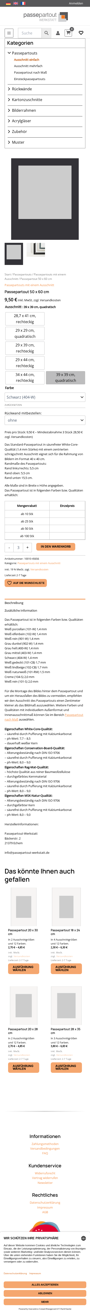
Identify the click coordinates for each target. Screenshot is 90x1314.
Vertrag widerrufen (45, 1178)
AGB (45, 1212)
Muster (18, 142)
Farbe (9, 388)
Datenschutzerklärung (45, 1202)
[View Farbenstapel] (36, 254)
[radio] (25, 318)
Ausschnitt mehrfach (28, 66)
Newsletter (45, 1183)
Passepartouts (24, 53)
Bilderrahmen (24, 110)
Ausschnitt (13, 307)
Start (8, 274)
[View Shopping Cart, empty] (68, 33)
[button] (81, 33)
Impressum (45, 1207)
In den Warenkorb (56, 546)
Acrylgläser (21, 120)
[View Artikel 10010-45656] (14, 254)
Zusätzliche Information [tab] (21, 610)
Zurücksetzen (13, 404)
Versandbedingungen (45, 1148)
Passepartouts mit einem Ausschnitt (29, 285)
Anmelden (76, 3)
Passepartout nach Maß (30, 72)
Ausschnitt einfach (26, 60)
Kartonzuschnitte (27, 99)
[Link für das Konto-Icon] (58, 33)
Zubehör (19, 131)
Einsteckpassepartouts (29, 79)
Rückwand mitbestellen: (23, 413)
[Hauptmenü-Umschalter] (9, 33)
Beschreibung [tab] (14, 603)
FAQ (45, 1153)
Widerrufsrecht (45, 1173)
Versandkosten (39, 569)
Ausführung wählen (23, 968)
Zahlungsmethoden (45, 1144)
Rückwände (22, 88)
